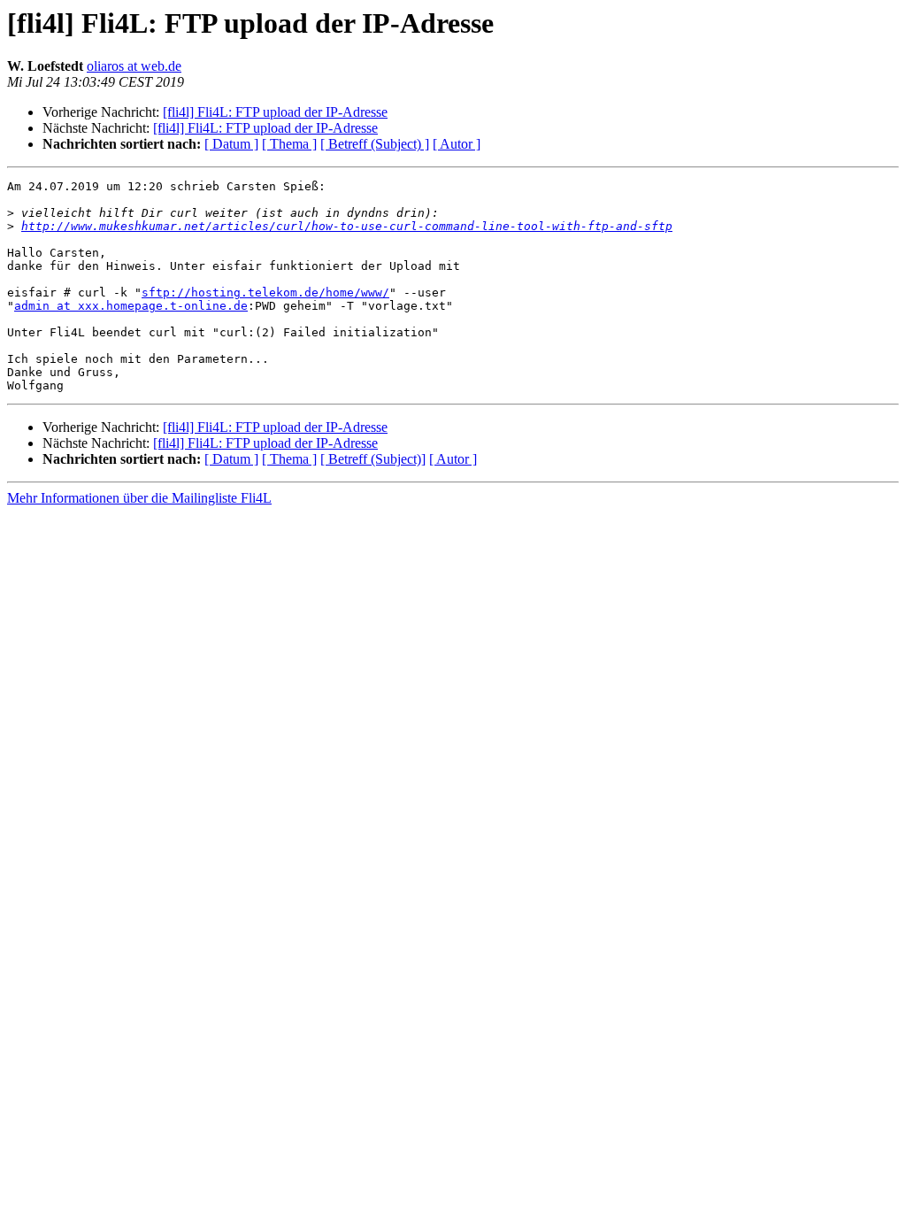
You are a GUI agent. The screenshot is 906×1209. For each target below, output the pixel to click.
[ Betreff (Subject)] (373, 458)
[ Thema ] (289, 143)
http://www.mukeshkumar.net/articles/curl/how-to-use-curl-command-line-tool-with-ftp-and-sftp (346, 226)
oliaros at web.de (134, 65)
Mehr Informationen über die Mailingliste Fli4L (139, 497)
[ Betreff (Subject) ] (374, 143)
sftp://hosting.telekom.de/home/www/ (265, 292)
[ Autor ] (456, 143)
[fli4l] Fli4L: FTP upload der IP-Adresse (275, 111)
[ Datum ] (231, 143)
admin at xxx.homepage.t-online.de (131, 305)
